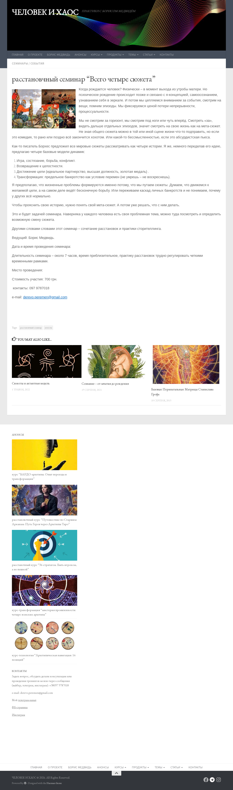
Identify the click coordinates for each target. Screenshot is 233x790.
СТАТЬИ (148, 54)
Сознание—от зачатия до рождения (105, 384)
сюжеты (48, 327)
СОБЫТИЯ (37, 63)
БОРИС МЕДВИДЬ (58, 54)
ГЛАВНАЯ (17, 54)
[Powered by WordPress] (25, 783)
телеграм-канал (27, 700)
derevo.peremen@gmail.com (45, 297)
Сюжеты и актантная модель (31, 383)
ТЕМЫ (132, 54)
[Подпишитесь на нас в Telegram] (212, 779)
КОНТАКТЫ (167, 54)
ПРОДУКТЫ (114, 54)
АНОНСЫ (80, 54)
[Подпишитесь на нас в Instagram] (218, 779)
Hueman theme (54, 783)
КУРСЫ (95, 54)
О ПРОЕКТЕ (35, 54)
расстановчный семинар (31, 327)
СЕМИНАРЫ (20, 63)
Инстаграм (18, 715)
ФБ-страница (20, 707)
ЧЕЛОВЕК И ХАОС (45, 12)
